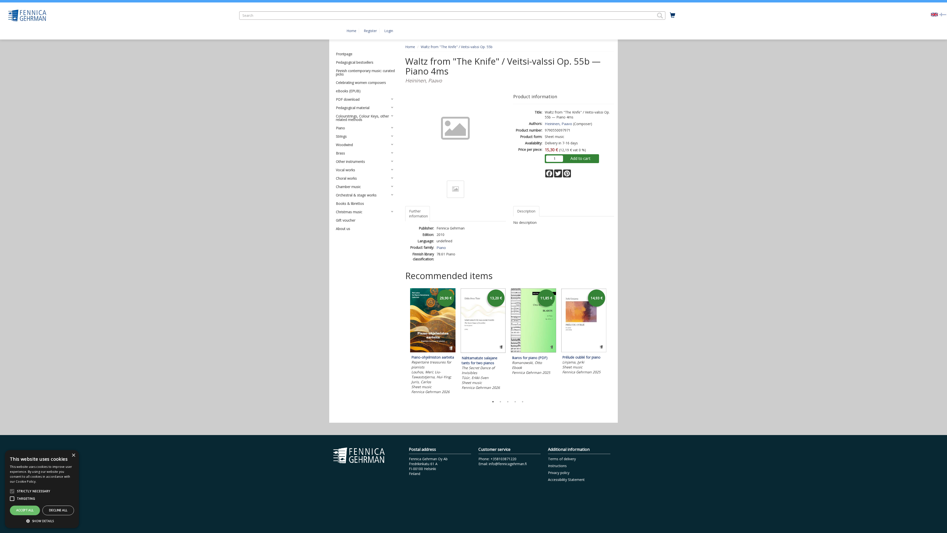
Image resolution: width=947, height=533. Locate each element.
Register (370, 30)
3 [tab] (507, 401)
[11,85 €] (533, 351)
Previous (403, 341)
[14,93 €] (583, 351)
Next (611, 341)
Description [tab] (526, 211)
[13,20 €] (483, 351)
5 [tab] (522, 401)
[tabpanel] (433, 342)
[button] (660, 16)
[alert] (42, 489)
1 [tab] (493, 401)
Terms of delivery (562, 459)
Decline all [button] (58, 510)
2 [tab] (500, 401)
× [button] (73, 455)
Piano (441, 247)
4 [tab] (515, 401)
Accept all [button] (25, 510)
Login (388, 30)
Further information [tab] (418, 213)
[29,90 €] (432, 351)
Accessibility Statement (566, 479)
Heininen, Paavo (558, 123)
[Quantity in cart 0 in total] (672, 15)
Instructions (557, 465)
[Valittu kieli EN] (934, 14)
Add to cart (580, 158)
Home (351, 30)
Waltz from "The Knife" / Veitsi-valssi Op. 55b (456, 46)
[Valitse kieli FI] (943, 14)
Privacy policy (558, 472)
